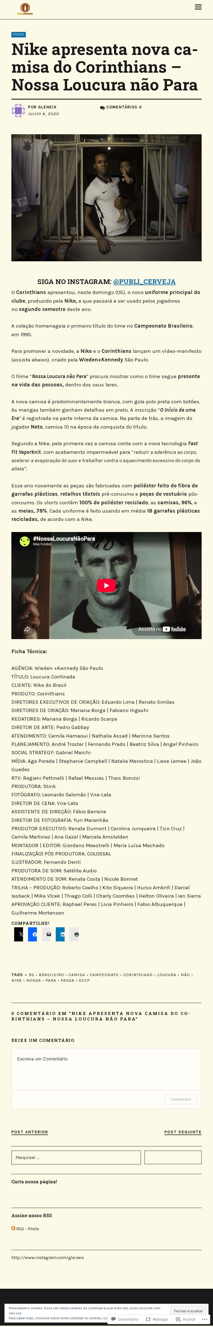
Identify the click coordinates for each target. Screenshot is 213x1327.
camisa (77, 974)
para (50, 980)
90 (31, 974)
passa (67, 980)
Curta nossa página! (34, 1181)
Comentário (180, 1099)
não (185, 974)
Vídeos (18, 34)
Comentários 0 (124, 107)
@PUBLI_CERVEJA (144, 281)
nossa (33, 980)
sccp (84, 980)
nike (16, 980)
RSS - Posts (27, 1228)
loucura (166, 974)
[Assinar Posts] (13, 1228)
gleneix (47, 107)
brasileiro (51, 974)
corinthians (138, 974)
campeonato (104, 974)
